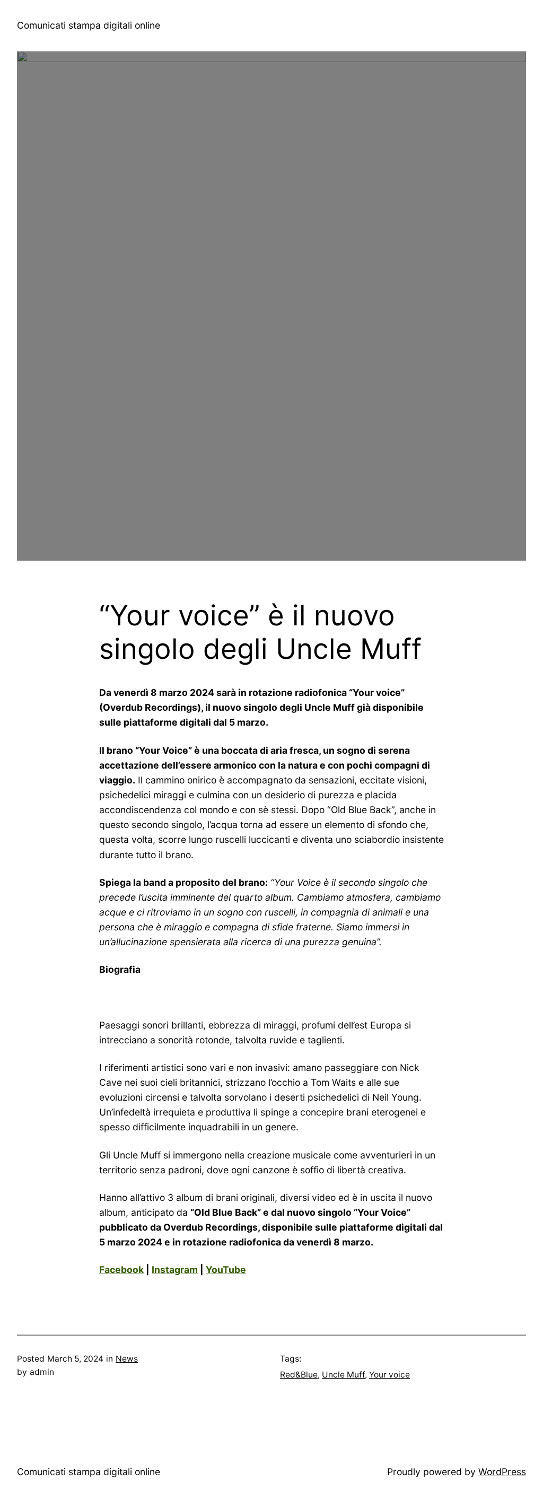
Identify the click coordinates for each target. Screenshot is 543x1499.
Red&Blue (299, 1375)
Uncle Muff (343, 1375)
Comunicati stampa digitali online (88, 25)
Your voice (389, 1375)
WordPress (502, 1471)
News (127, 1359)
